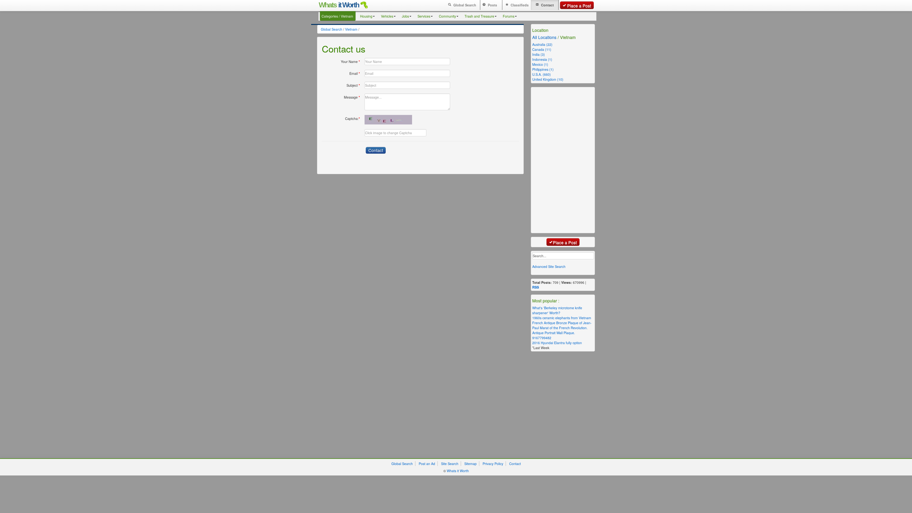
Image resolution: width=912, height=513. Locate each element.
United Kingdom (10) (547, 79)
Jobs (405, 16)
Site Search (449, 463)
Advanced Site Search (548, 266)
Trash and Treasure (479, 16)
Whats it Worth (458, 470)
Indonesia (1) (542, 59)
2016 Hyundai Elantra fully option (557, 342)
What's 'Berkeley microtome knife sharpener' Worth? (557, 310)
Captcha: (352, 118)
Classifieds (519, 5)
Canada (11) (541, 49)
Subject (353, 85)
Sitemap (470, 463)
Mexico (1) (540, 64)
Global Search (464, 5)
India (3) (538, 54)
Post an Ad (427, 463)
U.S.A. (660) (541, 74)
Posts (492, 5)
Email (354, 73)
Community (447, 16)
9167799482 (541, 337)
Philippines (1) (543, 69)
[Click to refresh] (388, 119)
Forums (508, 16)
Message (352, 97)
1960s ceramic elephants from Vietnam (561, 317)
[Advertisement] (569, 159)
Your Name (350, 61)
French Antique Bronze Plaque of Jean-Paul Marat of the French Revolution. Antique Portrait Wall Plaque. (562, 327)
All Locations (544, 37)
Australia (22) (542, 44)
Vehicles (387, 16)
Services (424, 16)
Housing (366, 16)
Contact (547, 5)
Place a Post (579, 6)
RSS (535, 287)
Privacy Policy (493, 463)
